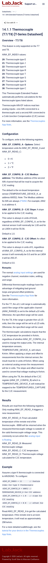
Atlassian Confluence (31, 559)
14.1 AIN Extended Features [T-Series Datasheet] (20, 15)
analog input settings (23, 272)
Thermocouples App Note (22, 295)
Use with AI (11, 23)
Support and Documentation (31, 4)
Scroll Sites (16, 559)
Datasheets (6, 12)
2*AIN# (23, 201)
